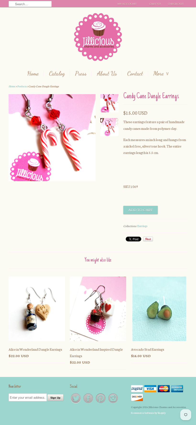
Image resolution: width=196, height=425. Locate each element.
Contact (135, 73)
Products (22, 86)
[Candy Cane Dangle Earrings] (52, 179)
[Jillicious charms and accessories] (98, 38)
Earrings (142, 226)
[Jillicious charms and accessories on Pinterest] (101, 403)
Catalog (57, 73)
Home (33, 73)
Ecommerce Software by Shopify (148, 412)
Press (81, 73)
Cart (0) (155, 3)
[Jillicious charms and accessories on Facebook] (88, 403)
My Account (127, 3)
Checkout (176, 3)
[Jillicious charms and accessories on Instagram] (113, 403)
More (161, 73)
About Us (107, 73)
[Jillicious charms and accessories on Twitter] (76, 403)
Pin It (148, 239)
